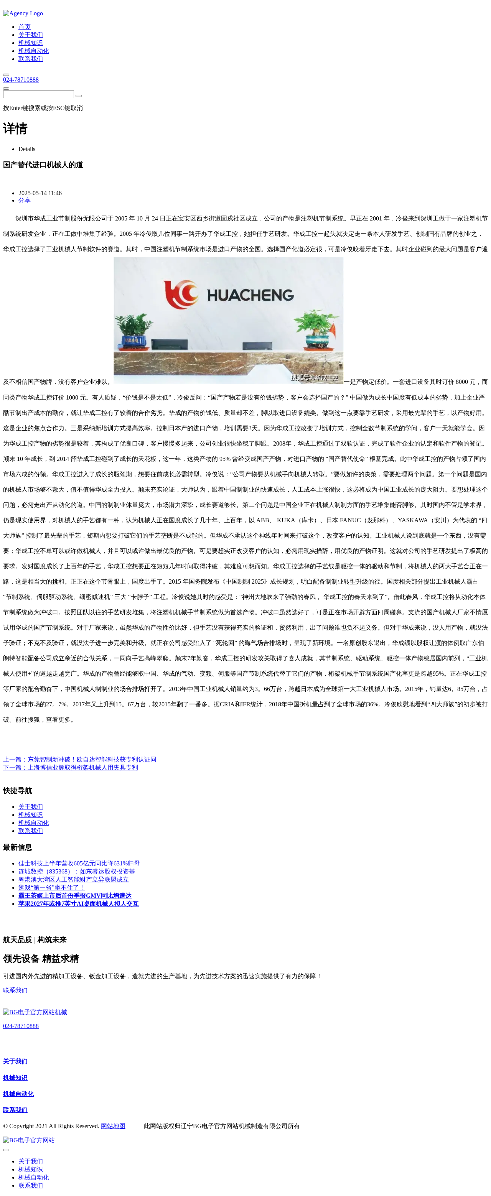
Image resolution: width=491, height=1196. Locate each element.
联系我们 (15, 990)
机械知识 (15, 1077)
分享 (24, 200)
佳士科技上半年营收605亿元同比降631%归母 (79, 863)
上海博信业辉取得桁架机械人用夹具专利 (83, 767)
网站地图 (113, 1126)
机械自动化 (18, 1094)
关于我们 (15, 1061)
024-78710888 (21, 79)
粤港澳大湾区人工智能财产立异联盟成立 (73, 879)
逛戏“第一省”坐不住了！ (51, 887)
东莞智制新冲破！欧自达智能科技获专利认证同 (92, 759)
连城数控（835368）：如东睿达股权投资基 (76, 871)
